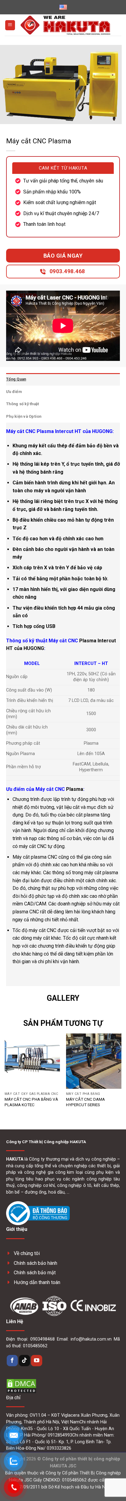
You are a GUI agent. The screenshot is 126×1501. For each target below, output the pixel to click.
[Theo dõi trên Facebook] (12, 1360)
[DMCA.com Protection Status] (21, 1385)
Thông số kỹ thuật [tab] (22, 404)
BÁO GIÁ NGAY (63, 255)
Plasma (74, 789)
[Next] (119, 1070)
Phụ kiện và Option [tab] (24, 416)
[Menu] (10, 25)
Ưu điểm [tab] (14, 391)
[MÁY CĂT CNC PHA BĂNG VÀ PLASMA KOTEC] (32, 1061)
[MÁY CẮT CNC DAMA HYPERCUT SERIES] (93, 1061)
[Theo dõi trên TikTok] (24, 1360)
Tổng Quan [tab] (16, 379)
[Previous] (7, 1070)
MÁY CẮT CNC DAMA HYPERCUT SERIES (85, 1102)
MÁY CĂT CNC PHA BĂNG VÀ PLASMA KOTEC (31, 1102)
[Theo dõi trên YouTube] (36, 1360)
